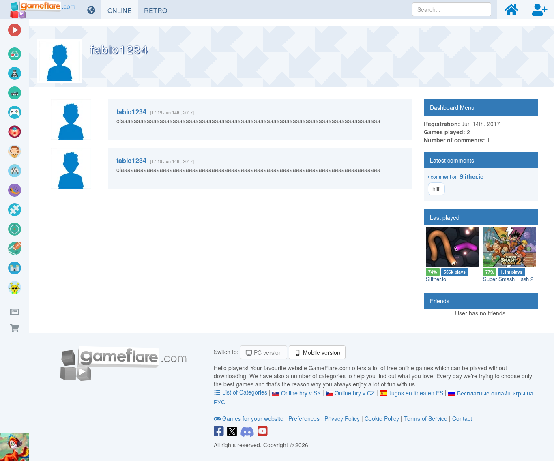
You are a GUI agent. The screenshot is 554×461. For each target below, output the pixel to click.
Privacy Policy (342, 418)
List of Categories (245, 392)
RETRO (158, 10)
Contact (462, 418)
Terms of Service (425, 418)
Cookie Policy (382, 418)
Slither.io (472, 176)
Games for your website (253, 418)
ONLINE (122, 10)
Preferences (304, 418)
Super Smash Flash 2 (508, 279)
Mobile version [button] (320, 352)
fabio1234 (131, 111)
